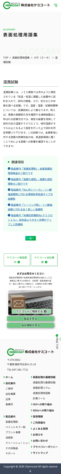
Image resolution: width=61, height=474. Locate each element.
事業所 (9, 404)
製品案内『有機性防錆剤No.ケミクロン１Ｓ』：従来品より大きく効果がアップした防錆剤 (30, 219)
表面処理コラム (41, 388)
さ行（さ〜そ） (42, 57)
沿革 (7, 399)
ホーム (9, 377)
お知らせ (38, 434)
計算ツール (39, 398)
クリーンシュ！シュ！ (17, 443)
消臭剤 (9, 437)
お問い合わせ (40, 440)
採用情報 (38, 416)
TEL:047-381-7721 (17, 369)
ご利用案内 (39, 422)
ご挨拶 (9, 388)
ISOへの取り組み (42, 404)
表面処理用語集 (21, 57)
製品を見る (30, 318)
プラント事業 (12, 432)
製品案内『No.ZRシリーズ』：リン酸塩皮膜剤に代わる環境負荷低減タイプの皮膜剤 (30, 194)
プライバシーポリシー (45, 447)
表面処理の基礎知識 (44, 377)
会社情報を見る (30, 325)
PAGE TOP (57, 343)
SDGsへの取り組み (43, 410)
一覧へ (30, 238)
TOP (5, 57)
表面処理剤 (11, 422)
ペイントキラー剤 (15, 427)
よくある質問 (40, 428)
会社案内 (10, 383)
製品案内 (10, 416)
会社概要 (10, 394)
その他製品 (11, 448)
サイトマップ (40, 453)
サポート (10, 453)
